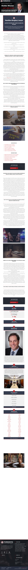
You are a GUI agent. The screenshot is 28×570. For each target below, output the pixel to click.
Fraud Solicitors (8, 158)
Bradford (20, 415)
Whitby (19, 435)
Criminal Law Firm (8, 160)
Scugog (9, 432)
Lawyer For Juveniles (9, 148)
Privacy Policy (3, 567)
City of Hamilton (14, 468)
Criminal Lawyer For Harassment (10, 155)
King (9, 422)
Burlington (9, 417)
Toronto (20, 433)
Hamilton (19, 421)
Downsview (19, 418)
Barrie (9, 415)
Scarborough (19, 431)
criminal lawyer (9, 28)
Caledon (20, 417)
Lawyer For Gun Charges (9, 145)
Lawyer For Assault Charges (10, 150)
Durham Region (9, 419)
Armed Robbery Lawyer (9, 144)
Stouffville (19, 432)
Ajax (9, 414)
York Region (19, 436)
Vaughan (20, 434)
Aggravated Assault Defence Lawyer (11, 154)
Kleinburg (9, 423)
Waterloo (9, 435)
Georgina (9, 420)
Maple (19, 423)
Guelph (19, 420)
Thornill (9, 433)
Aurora (19, 414)
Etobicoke (19, 419)
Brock (19, 416)
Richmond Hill (9, 431)
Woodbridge (9, 436)
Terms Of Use (9, 567)
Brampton (9, 416)
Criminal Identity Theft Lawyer (10, 159)
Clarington (9, 418)
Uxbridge (9, 434)
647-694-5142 (8, 8)
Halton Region (9, 421)
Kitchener (19, 422)
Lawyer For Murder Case (9, 149)
